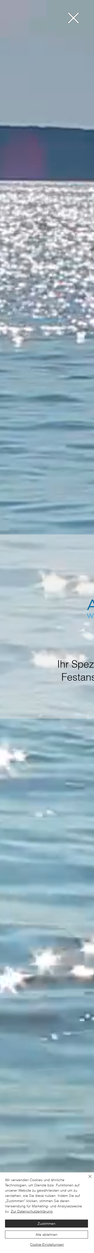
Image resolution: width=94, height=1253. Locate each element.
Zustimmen (46, 1223)
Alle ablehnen (46, 1234)
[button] (73, 17)
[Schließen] (87, 1179)
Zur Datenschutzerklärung (32, 1211)
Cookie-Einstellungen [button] (47, 1244)
